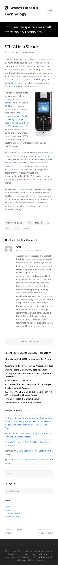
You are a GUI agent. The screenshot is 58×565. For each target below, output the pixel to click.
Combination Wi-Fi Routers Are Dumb (23, 402)
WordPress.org (12, 516)
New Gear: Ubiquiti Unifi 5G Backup (22, 398)
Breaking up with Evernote (18, 388)
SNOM (16, 228)
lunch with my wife (13, 82)
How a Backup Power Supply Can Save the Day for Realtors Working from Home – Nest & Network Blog (28, 421)
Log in (7, 506)
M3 (48, 222)
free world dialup (14, 222)
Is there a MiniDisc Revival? (18, 380)
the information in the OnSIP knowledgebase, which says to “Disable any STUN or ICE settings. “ (17, 119)
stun (26, 228)
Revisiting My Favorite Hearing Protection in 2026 (29, 365)
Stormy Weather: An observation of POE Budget (28, 384)
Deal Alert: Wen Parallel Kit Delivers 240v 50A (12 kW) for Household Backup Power (28, 393)
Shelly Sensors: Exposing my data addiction (26, 369)
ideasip (38, 222)
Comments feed (12, 513)
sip (7, 228)
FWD (29, 222)
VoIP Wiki (29, 189)
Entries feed (10, 509)
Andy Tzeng (13, 442)
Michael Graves (32, 52)
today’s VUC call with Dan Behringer (28, 79)
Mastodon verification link (32, 557)
